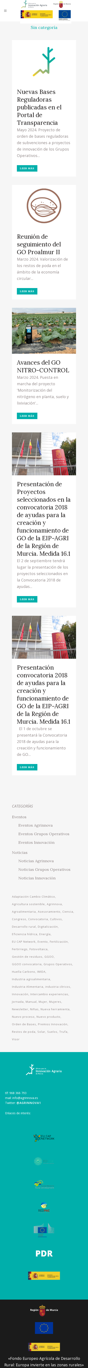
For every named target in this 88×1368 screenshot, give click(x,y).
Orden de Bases (24, 1024)
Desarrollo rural (24, 927)
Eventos (19, 816)
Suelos (52, 1032)
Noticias (20, 852)
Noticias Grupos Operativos (44, 869)
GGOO (49, 957)
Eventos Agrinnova (35, 825)
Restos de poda (23, 1032)
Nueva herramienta (55, 1009)
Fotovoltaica (38, 949)
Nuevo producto (48, 1017)
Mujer (43, 1002)
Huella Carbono (23, 972)
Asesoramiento (49, 912)
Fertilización (59, 942)
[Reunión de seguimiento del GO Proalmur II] (44, 206)
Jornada (18, 1002)
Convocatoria (38, 919)
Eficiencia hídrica (24, 934)
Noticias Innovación (37, 878)
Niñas (34, 1009)
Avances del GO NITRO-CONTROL (43, 366)
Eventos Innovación (36, 842)
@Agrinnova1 (28, 1103)
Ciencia (67, 912)
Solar (41, 1032)
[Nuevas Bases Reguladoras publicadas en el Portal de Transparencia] (44, 61)
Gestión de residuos (27, 957)
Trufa (63, 1032)
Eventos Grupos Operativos (43, 833)
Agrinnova (54, 904)
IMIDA (41, 972)
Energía (45, 934)
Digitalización (48, 927)
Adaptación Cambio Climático (33, 896)
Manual (31, 1002)
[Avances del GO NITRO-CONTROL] (44, 331)
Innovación (20, 994)
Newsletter (20, 1009)
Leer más (27, 168)
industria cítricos (57, 987)
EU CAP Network (24, 942)
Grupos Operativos (58, 964)
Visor (16, 1039)
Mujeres (55, 1002)
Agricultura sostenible (28, 904)
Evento (43, 942)
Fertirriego (20, 949)
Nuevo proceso (23, 1017)
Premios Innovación (52, 1024)
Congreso (19, 919)
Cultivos (56, 919)
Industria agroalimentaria (31, 979)
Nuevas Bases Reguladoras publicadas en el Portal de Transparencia (39, 107)
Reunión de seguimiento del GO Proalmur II (39, 244)
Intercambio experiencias (49, 994)
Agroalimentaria (24, 912)
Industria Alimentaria (27, 987)
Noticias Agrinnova (36, 860)
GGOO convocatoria (27, 964)
